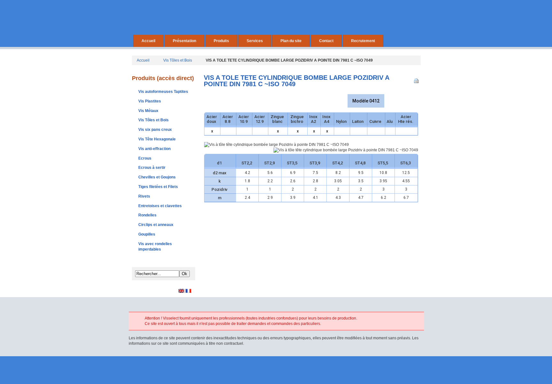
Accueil (148, 41)
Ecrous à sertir (151, 167)
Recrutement (363, 41)
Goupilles (146, 234)
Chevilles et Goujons (157, 177)
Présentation (184, 41)
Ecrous (144, 158)
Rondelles (147, 215)
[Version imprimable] (417, 79)
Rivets (144, 196)
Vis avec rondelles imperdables (155, 247)
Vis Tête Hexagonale (157, 139)
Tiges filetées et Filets (158, 186)
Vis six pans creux (155, 129)
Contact (326, 41)
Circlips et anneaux (155, 224)
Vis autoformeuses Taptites (163, 91)
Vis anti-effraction (154, 149)
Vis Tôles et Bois (177, 60)
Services (255, 41)
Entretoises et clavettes (160, 206)
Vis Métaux (148, 111)
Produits (221, 41)
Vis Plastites (149, 101)
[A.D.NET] (276, 372)
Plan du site (291, 41)
